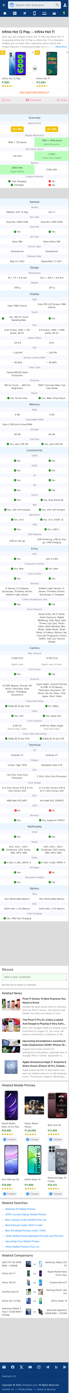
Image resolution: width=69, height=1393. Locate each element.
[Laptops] (44, 13)
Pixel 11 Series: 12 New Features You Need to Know (44, 1000)
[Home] (5, 13)
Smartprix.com (29, 1385)
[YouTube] (30, 1367)
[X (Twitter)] (21, 1367)
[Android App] (65, 1367)
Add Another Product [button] (34, 92)
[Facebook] (12, 1367)
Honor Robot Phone (31, 1125)
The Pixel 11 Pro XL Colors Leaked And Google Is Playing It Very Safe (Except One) (42, 1022)
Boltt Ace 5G (54, 1125)
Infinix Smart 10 (33, 1179)
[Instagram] (39, 1367)
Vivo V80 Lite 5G (10, 1179)
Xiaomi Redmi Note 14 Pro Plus (10, 1125)
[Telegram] (47, 1367)
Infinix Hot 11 (43, 78)
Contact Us (8, 1389)
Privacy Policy (25, 1389)
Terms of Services (46, 1389)
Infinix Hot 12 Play (11, 78)
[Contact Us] (4, 1367)
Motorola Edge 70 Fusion (57, 1180)
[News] (15, 13)
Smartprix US (9, 1376)
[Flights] (25, 13)
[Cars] (54, 13)
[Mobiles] (35, 13)
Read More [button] (61, 46)
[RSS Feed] (56, 1367)
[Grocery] (64, 13)
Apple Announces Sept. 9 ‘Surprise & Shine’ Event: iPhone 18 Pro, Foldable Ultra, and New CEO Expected (44, 1064)
